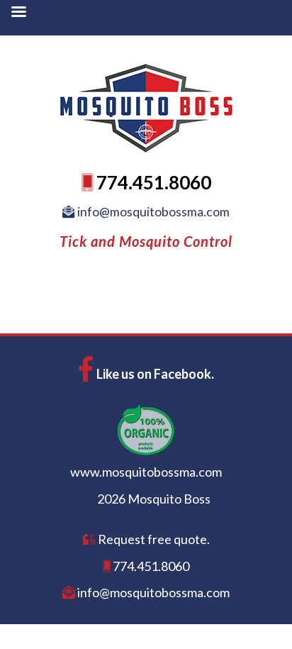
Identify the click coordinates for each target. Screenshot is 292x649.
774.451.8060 (152, 182)
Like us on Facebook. (154, 374)
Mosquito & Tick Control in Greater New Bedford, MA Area (146, 92)
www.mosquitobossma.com (146, 471)
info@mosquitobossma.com (152, 211)
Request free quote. (153, 539)
